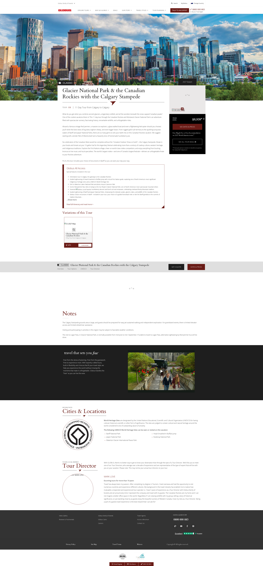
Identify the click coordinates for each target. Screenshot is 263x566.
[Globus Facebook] (187, 526)
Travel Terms (116, 544)
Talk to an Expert (179, 10)
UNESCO (84, 269)
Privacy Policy (70, 544)
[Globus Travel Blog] (175, 526)
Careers (100, 523)
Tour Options (72, 269)
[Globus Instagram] (193, 526)
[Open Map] (178, 110)
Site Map (94, 544)
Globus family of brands (65, 3)
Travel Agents (141, 516)
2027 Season (187, 82)
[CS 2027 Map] (70, 224)
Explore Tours (83, 10)
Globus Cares (102, 519)
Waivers (139, 544)
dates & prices (196, 267)
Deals (115, 10)
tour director (95, 269)
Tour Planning (158, 10)
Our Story (126, 10)
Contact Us (140, 523)
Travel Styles (141, 10)
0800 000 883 (198, 9)
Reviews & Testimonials (66, 519)
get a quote (176, 267)
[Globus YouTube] (181, 526)
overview (60, 269)
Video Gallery (63, 516)
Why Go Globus (101, 10)
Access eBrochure (143, 519)
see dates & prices (187, 127)
